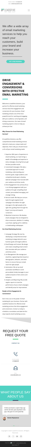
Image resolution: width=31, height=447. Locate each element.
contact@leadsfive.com (16, 3)
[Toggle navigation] (29, 10)
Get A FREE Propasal (15, 61)
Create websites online (21, 443)
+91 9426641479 (18, 1)
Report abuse (15, 445)
